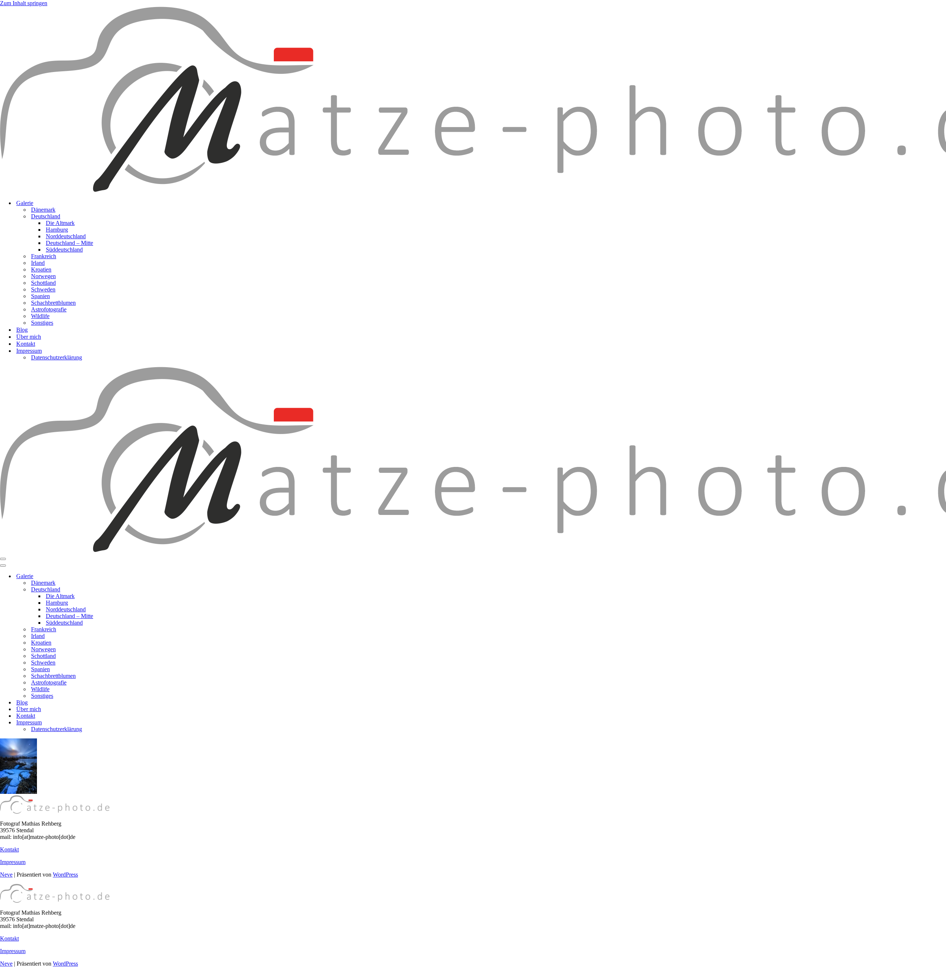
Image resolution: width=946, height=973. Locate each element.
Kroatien (41, 269)
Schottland (43, 283)
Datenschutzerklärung (56, 357)
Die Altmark (60, 223)
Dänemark (43, 209)
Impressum (12, 862)
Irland (38, 263)
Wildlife (40, 316)
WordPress (65, 874)
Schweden (43, 289)
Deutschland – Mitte (69, 243)
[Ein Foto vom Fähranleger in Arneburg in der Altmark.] (18, 792)
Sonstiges (42, 323)
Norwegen (43, 276)
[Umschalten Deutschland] (129, 590)
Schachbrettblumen (53, 303)
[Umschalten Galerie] (129, 576)
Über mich (28, 337)
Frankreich (43, 256)
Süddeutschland (64, 249)
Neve (6, 874)
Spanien (40, 296)
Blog (22, 330)
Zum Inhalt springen (23, 3)
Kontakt (25, 344)
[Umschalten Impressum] (129, 723)
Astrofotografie (49, 309)
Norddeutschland (66, 236)
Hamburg (57, 229)
